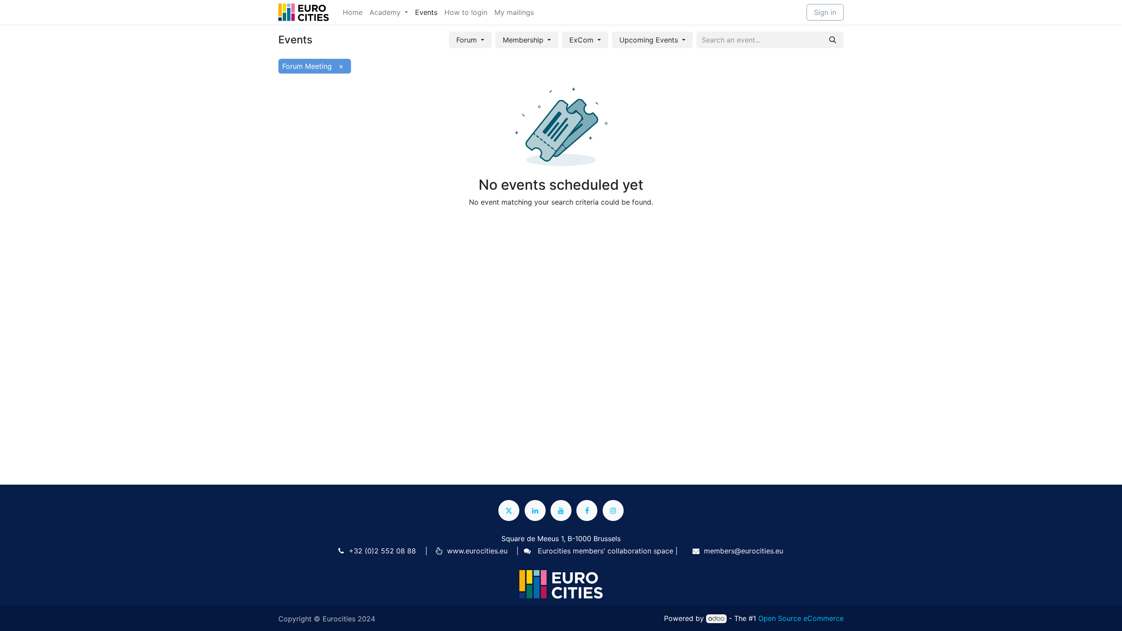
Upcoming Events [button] (649, 39)
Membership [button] (524, 39)
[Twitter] (508, 510)
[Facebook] (586, 510)
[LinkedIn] (535, 510)
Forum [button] (467, 39)
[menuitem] (352, 12)
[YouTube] (561, 510)
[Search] (833, 40)
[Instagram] (613, 510)
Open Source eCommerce (801, 618)
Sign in (825, 12)
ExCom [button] (582, 39)
